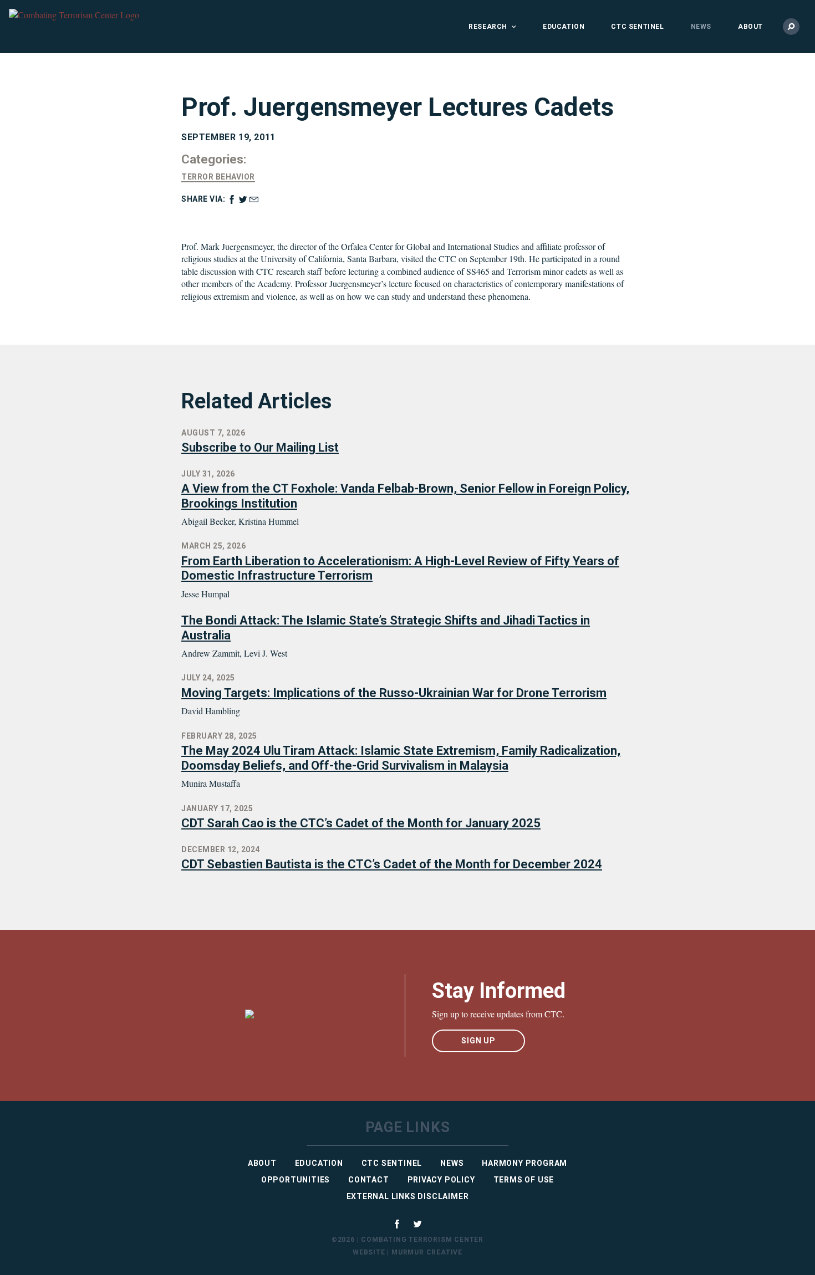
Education (563, 26)
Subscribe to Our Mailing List (260, 447)
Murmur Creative (426, 1252)
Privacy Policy (441, 1179)
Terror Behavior (218, 176)
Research (487, 26)
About (750, 26)
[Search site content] (791, 26)
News (701, 26)
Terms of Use (523, 1179)
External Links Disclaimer (408, 1196)
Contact (368, 1179)
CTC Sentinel (637, 26)
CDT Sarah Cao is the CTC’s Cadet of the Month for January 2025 (361, 823)
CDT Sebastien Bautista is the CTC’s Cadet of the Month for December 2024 (391, 864)
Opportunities (295, 1179)
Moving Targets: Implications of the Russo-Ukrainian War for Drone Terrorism (394, 693)
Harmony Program (524, 1163)
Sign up (478, 1040)
